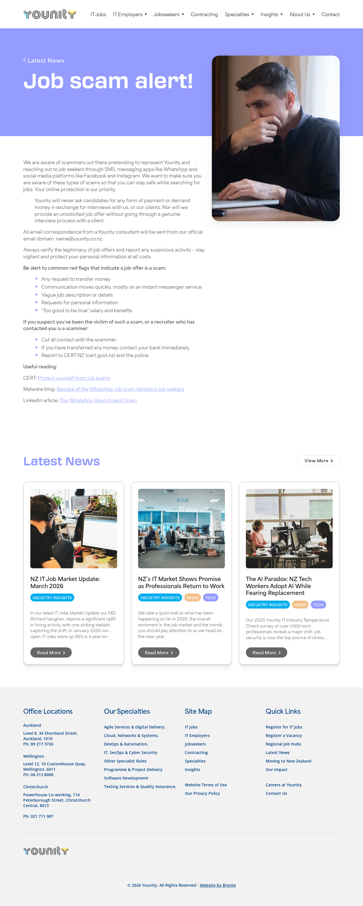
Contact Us (276, 793)
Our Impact (277, 769)
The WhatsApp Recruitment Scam (98, 400)
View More (317, 460)
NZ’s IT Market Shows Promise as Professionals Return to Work (181, 582)
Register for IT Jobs (284, 727)
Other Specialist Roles (125, 761)
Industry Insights (52, 597)
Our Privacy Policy (202, 793)
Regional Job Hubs (283, 744)
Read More (49, 652)
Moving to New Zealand (288, 761)
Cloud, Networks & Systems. (131, 735)
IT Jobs (98, 14)
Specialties (237, 14)
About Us (300, 14)
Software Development (126, 778)
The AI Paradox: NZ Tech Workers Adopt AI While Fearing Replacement (279, 585)
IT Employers (127, 14)
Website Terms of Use (206, 784)
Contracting (204, 14)
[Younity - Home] (49, 14)
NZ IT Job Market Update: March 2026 (65, 582)
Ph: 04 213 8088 (38, 774)
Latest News (278, 752)
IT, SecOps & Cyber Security (130, 752)
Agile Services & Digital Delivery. (135, 727)
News (193, 597)
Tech (210, 597)
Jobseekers (167, 14)
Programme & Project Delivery (133, 769)
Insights (269, 14)
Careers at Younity (284, 784)
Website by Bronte (218, 885)
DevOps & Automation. (126, 744)
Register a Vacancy (284, 735)
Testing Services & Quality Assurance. (140, 786)
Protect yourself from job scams (74, 377)
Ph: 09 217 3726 (38, 744)
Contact (331, 14)
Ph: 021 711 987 (38, 816)
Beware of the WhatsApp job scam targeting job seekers (120, 388)
